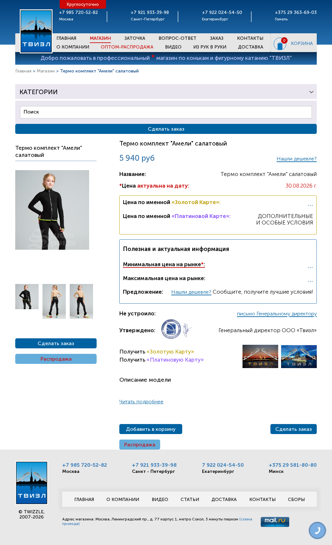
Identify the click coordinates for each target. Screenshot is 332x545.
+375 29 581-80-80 (293, 465)
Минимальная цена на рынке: (164, 264)
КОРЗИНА (302, 43)
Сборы (296, 499)
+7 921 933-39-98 (154, 465)
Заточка (134, 38)
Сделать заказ (56, 343)
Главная (66, 38)
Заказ (216, 38)
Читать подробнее (141, 401)
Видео (173, 47)
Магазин (100, 38)
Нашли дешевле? (297, 159)
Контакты (250, 38)
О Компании (72, 47)
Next (18, 304)
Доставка (250, 47)
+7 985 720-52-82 (84, 465)
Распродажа (56, 359)
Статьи (190, 499)
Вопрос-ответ (177, 38)
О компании (122, 499)
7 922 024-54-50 (223, 465)
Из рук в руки (209, 47)
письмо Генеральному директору (277, 314)
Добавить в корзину (151, 429)
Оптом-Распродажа (127, 47)
